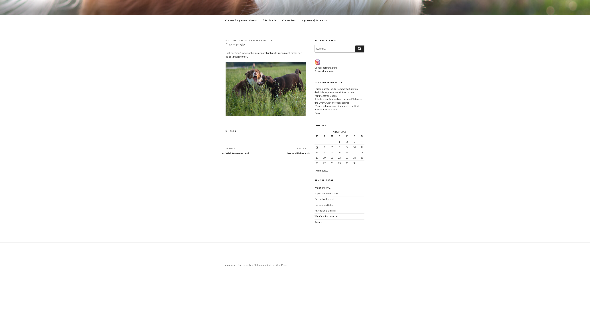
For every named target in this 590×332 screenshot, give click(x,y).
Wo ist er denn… (323, 187)
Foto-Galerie (269, 20)
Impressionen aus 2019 (326, 193)
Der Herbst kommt (324, 199)
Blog (233, 131)
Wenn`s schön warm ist (326, 216)
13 (324, 152)
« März (318, 171)
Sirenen (318, 222)
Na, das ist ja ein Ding (325, 210)
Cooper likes (289, 20)
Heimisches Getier (324, 205)
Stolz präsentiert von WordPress (270, 265)
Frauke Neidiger (262, 41)
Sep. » (325, 171)
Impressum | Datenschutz (315, 20)
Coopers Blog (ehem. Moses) (241, 20)
